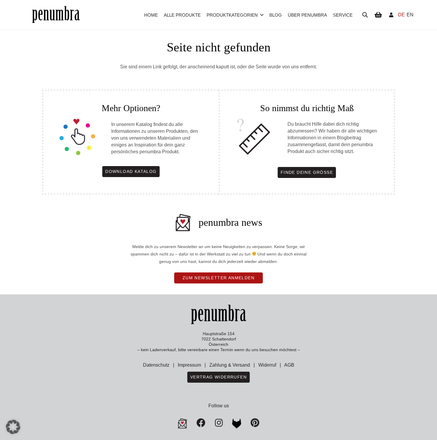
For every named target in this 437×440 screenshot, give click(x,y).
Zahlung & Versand (229, 365)
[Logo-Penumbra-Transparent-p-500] (56, 15)
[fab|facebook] (201, 422)
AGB (289, 365)
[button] (261, 15)
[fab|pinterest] (236, 423)
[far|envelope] (182, 423)
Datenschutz (156, 365)
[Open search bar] (365, 15)
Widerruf (267, 365)
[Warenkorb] (378, 15)
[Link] (391, 14)
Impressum (189, 365)
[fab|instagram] (219, 422)
